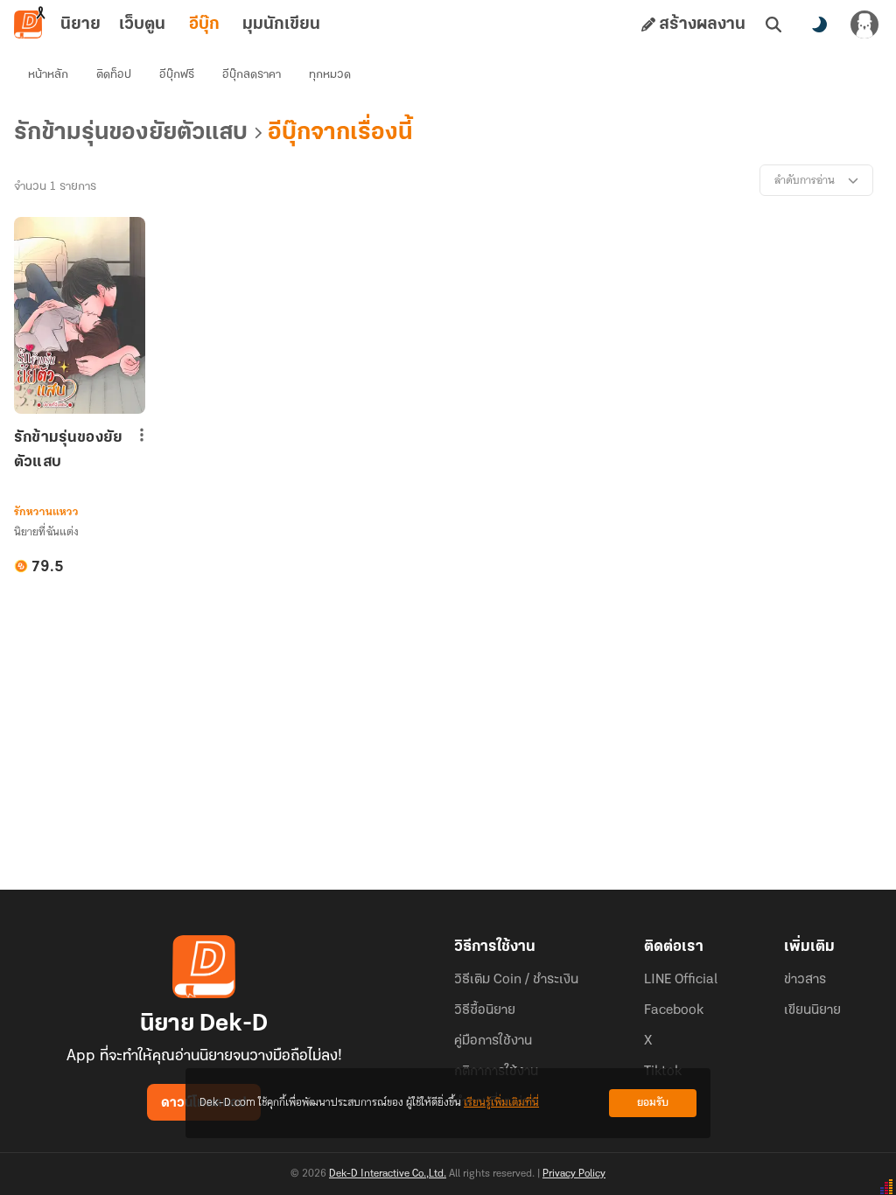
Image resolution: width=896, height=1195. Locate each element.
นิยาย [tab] (80, 24)
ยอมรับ (652, 1103)
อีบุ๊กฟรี (176, 74)
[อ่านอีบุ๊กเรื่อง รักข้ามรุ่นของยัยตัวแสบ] (79, 315)
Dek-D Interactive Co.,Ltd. (387, 1174)
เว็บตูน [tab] (142, 24)
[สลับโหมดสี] (819, 24)
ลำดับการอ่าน (804, 180)
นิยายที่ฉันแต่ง (46, 531)
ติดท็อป (113, 74)
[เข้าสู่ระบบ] (864, 24)
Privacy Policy (574, 1174)
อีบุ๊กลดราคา (251, 74)
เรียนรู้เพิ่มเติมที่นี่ (501, 1103)
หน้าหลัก (48, 74)
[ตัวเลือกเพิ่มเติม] (141, 434)
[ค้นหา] (773, 24)
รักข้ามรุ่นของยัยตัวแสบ (68, 450)
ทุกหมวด (330, 74)
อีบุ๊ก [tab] (204, 24)
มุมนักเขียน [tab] (281, 24)
